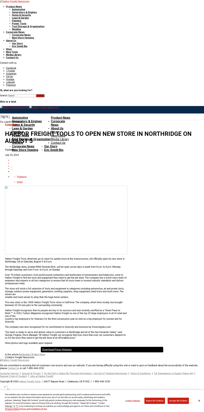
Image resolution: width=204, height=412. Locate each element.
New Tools (12, 52)
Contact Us (12, 57)
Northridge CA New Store (32, 354)
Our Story (17, 43)
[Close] (199, 400)
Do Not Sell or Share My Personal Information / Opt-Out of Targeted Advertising (85, 373)
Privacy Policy (12, 409)
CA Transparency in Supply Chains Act (173, 373)
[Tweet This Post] (105, 165)
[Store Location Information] (105, 168)
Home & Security (21, 15)
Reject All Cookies (154, 401)
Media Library (13, 54)
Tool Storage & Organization (28, 26)
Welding (16, 29)
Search (3, 95)
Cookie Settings (132, 401)
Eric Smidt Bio (19, 46)
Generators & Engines (24, 12)
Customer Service (9, 373)
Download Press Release (57, 349)
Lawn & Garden (20, 18)
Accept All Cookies (178, 401)
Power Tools (19, 23)
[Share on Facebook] (105, 163)
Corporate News (15, 32)
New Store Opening (23, 37)
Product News (14, 6)
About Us (11, 40)
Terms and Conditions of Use (33, 409)
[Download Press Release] (105, 160)
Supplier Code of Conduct (13, 376)
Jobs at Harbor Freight (41, 376)
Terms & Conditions (140, 373)
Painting (16, 20)
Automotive (18, 9)
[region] (102, 401)
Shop (9, 49)
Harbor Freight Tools (29, 381)
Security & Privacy (31, 373)
